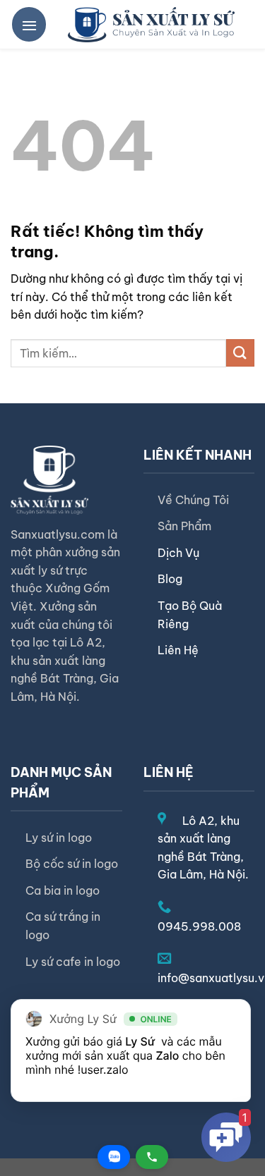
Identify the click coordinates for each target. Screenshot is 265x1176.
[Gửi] (240, 353)
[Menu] (29, 24)
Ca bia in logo (62, 890)
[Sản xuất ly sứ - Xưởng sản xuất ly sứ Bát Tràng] (151, 24)
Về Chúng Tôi (193, 500)
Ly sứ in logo (58, 838)
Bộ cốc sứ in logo (71, 864)
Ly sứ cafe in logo (72, 962)
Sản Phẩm (184, 526)
